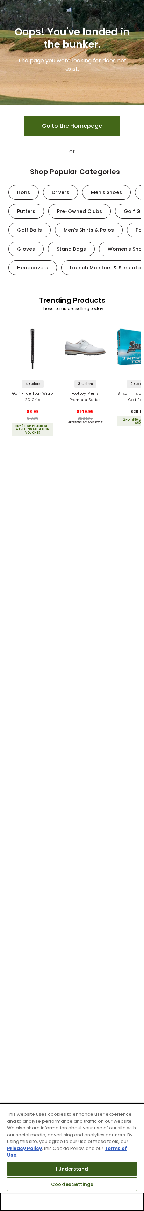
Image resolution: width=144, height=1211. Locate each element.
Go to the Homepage (72, 126)
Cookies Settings (72, 1184)
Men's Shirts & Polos (89, 230)
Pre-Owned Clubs (79, 211)
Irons (23, 192)
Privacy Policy (24, 1148)
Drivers (60, 192)
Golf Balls (29, 230)
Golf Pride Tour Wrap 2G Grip (32, 397)
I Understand (72, 1169)
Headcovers (32, 267)
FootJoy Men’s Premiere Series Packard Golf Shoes (85, 397)
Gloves (26, 248)
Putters (26, 211)
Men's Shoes (106, 192)
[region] (72, 1157)
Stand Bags (71, 248)
